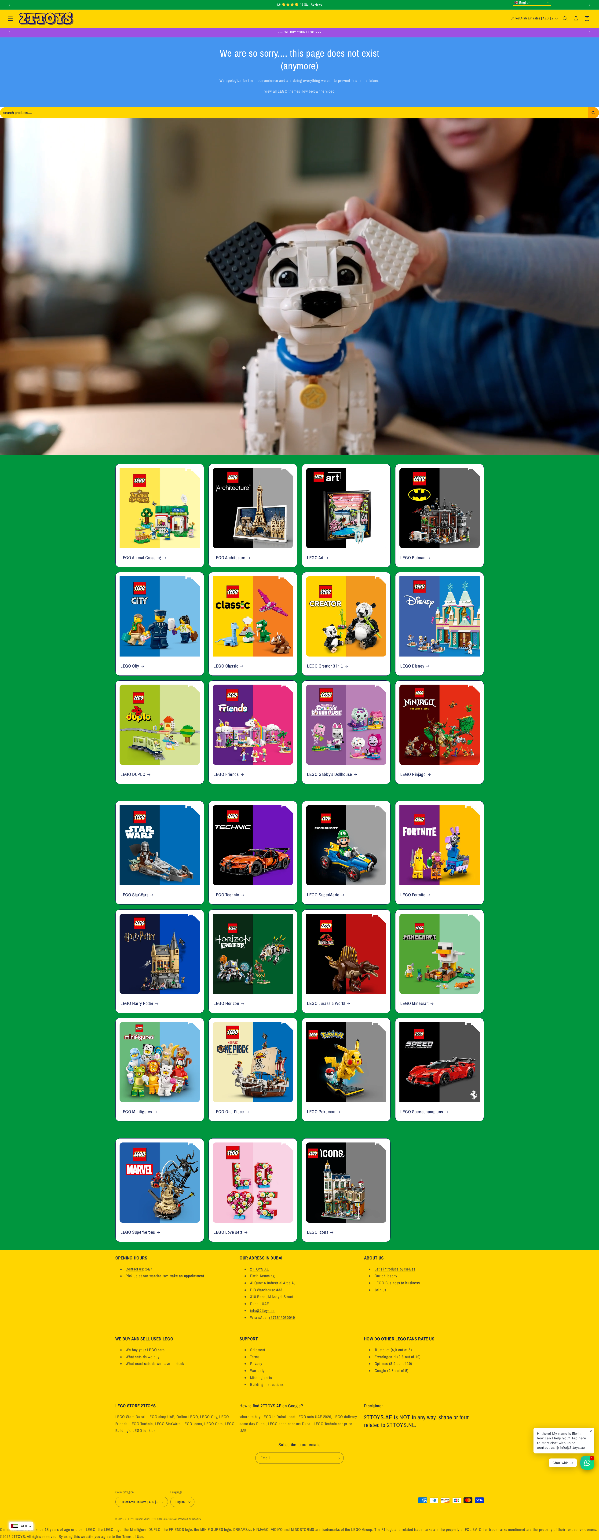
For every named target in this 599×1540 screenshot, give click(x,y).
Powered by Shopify (189, 1519)
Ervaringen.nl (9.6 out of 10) (398, 1356)
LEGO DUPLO (133, 774)
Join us (380, 1289)
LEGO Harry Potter (137, 1003)
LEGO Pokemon (321, 1112)
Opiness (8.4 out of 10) (394, 1363)
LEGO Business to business (397, 1282)
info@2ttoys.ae (262, 1310)
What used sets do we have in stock (155, 1363)
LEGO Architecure (229, 558)
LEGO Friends (226, 774)
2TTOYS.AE (259, 1269)
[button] (10, 18)
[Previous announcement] (9, 4)
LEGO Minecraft (414, 1003)
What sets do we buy (142, 1356)
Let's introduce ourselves (395, 1269)
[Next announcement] (589, 4)
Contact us (134, 1269)
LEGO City (130, 666)
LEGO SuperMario (323, 895)
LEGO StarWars (134, 895)
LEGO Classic (226, 666)
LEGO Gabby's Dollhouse (329, 774)
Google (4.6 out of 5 (391, 1370)
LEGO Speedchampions (421, 1112)
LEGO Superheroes (138, 1232)
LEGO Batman (413, 558)
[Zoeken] (593, 112)
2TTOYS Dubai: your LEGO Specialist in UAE (151, 1519)
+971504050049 (282, 1317)
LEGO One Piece (229, 1112)
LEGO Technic (226, 895)
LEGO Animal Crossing (141, 558)
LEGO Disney (412, 666)
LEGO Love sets (228, 1232)
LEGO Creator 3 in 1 (325, 666)
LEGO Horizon (226, 1003)
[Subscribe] (338, 1458)
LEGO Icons (317, 1232)
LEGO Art (315, 558)
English (524, 2)
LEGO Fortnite (412, 895)
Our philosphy (386, 1275)
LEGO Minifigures (136, 1112)
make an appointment (186, 1275)
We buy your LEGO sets (145, 1349)
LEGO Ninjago (413, 774)
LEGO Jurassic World (326, 1003)
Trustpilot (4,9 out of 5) (393, 1349)
